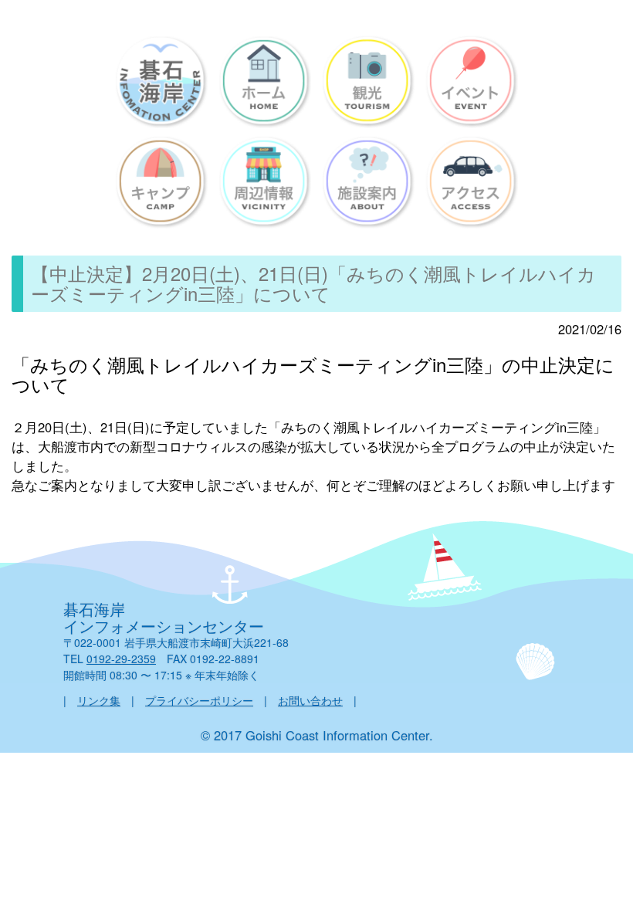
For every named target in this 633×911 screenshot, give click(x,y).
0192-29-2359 (121, 658)
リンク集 (98, 700)
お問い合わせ (310, 700)
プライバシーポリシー (199, 700)
